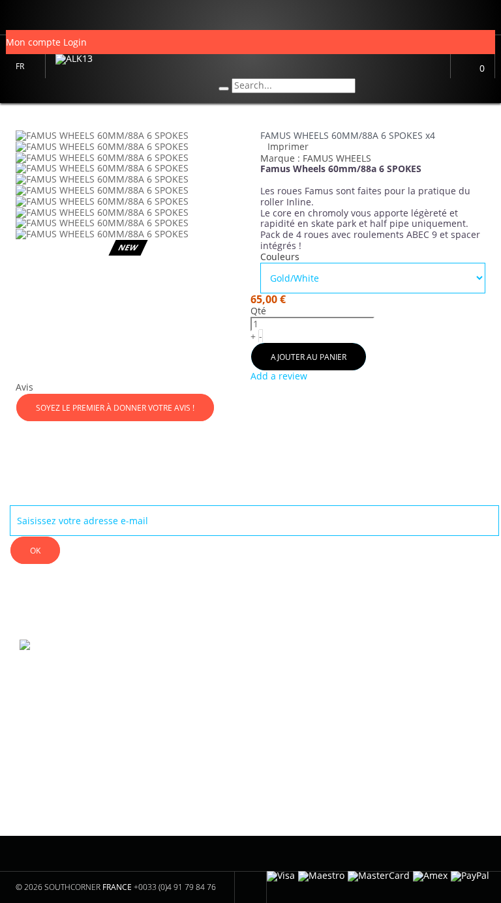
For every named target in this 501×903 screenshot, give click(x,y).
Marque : (280, 158)
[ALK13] (127, 67)
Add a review (278, 376)
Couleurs (281, 257)
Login (75, 42)
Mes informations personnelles (185, 698)
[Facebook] (282, 662)
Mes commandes (182, 673)
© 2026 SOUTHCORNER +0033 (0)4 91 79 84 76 (116, 887)
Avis (24, 387)
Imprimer (288, 146)
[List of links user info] (9, 17)
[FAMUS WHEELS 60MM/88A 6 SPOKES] (128, 147)
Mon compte (171, 643)
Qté (258, 311)
